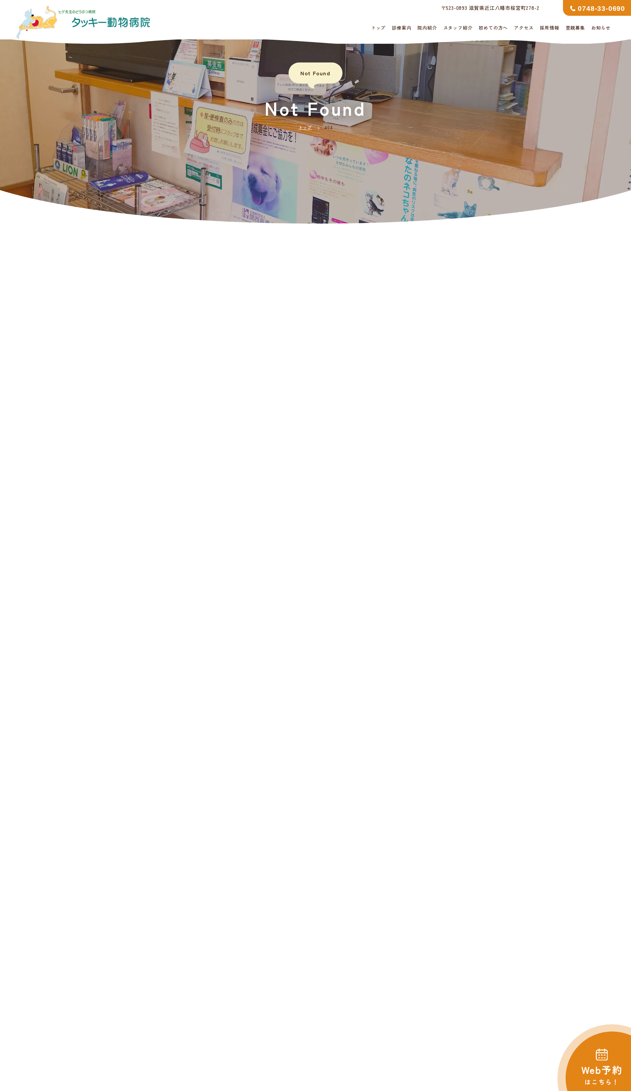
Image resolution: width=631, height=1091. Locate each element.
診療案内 (401, 27)
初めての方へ (493, 27)
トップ (378, 27)
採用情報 (549, 27)
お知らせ (601, 27)
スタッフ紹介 (458, 27)
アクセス (523, 27)
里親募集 (575, 27)
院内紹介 (427, 27)
